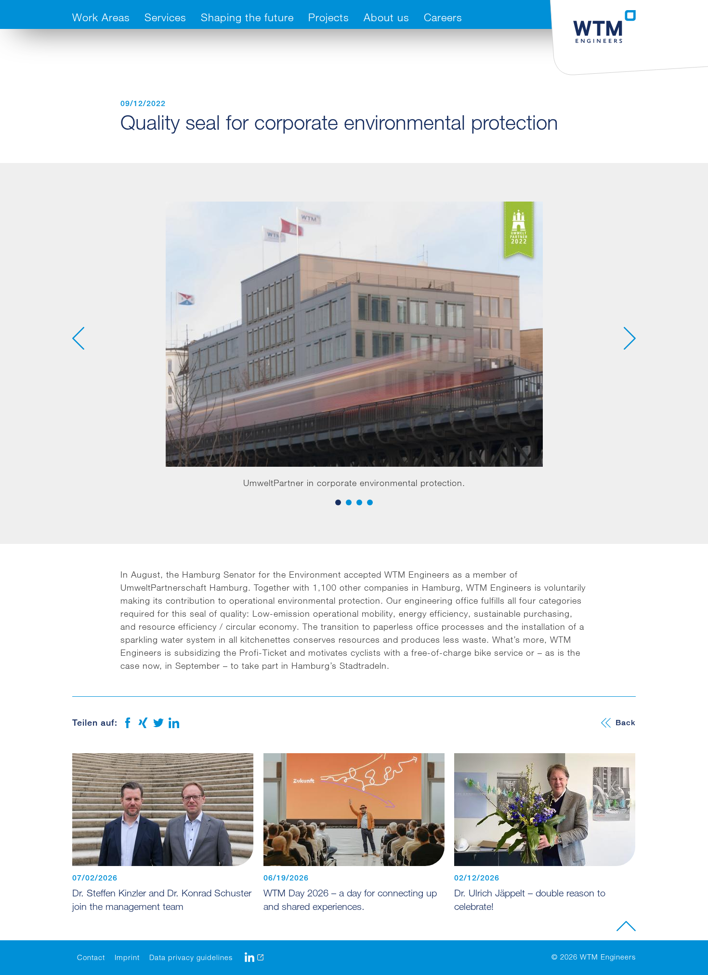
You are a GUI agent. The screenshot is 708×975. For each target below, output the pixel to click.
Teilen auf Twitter (158, 723)
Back (626, 722)
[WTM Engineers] (604, 26)
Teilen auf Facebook (127, 723)
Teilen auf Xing (143, 723)
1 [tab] (338, 502)
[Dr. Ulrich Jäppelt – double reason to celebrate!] (544, 809)
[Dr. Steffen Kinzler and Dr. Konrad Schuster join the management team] (162, 809)
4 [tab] (370, 502)
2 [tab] (349, 502)
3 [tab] (359, 502)
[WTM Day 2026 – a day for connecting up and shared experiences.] (354, 809)
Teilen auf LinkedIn (174, 723)
